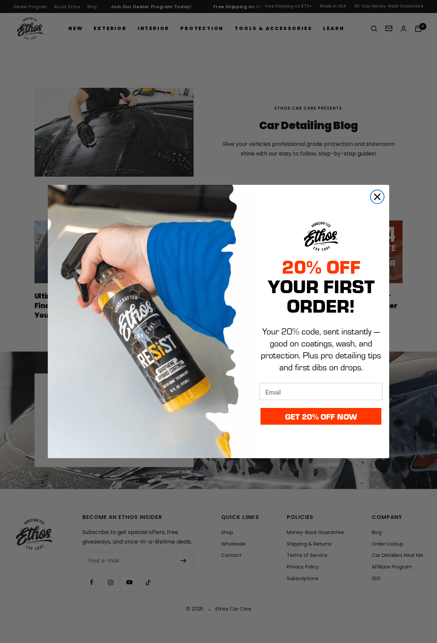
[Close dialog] (377, 197)
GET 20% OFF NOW (321, 416)
